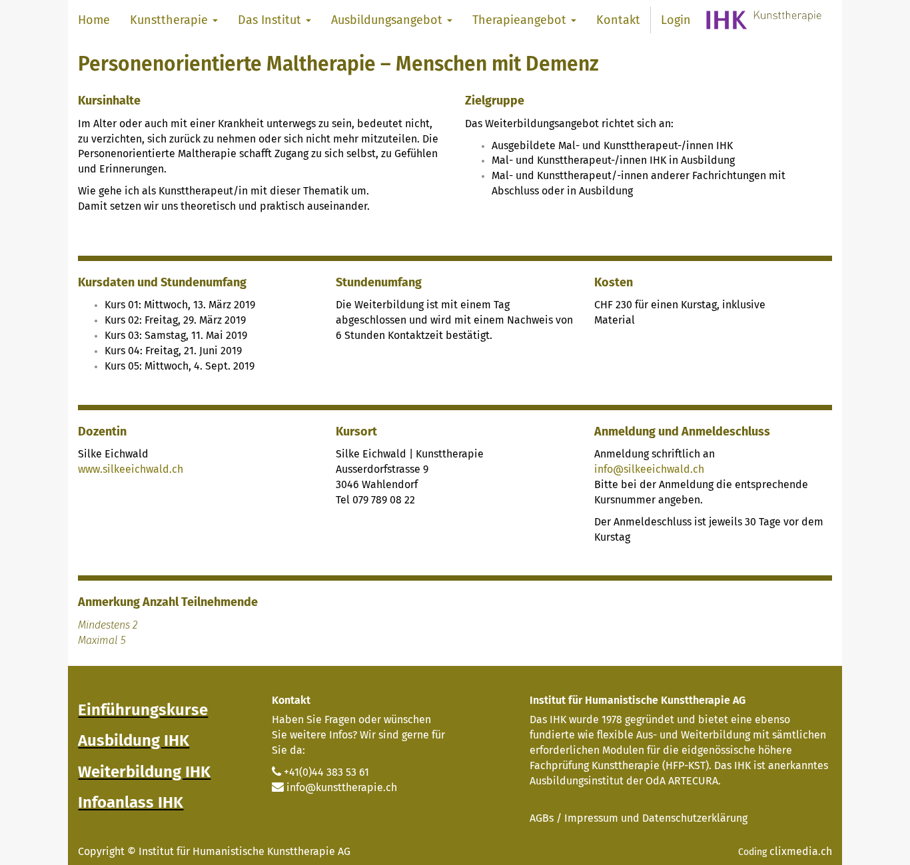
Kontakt (291, 700)
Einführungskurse (143, 710)
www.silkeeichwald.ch (130, 469)
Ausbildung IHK (133, 740)
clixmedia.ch (800, 851)
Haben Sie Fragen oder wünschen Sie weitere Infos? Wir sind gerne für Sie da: (358, 734)
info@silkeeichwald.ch (649, 469)
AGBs (542, 818)
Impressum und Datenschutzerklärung (655, 818)
